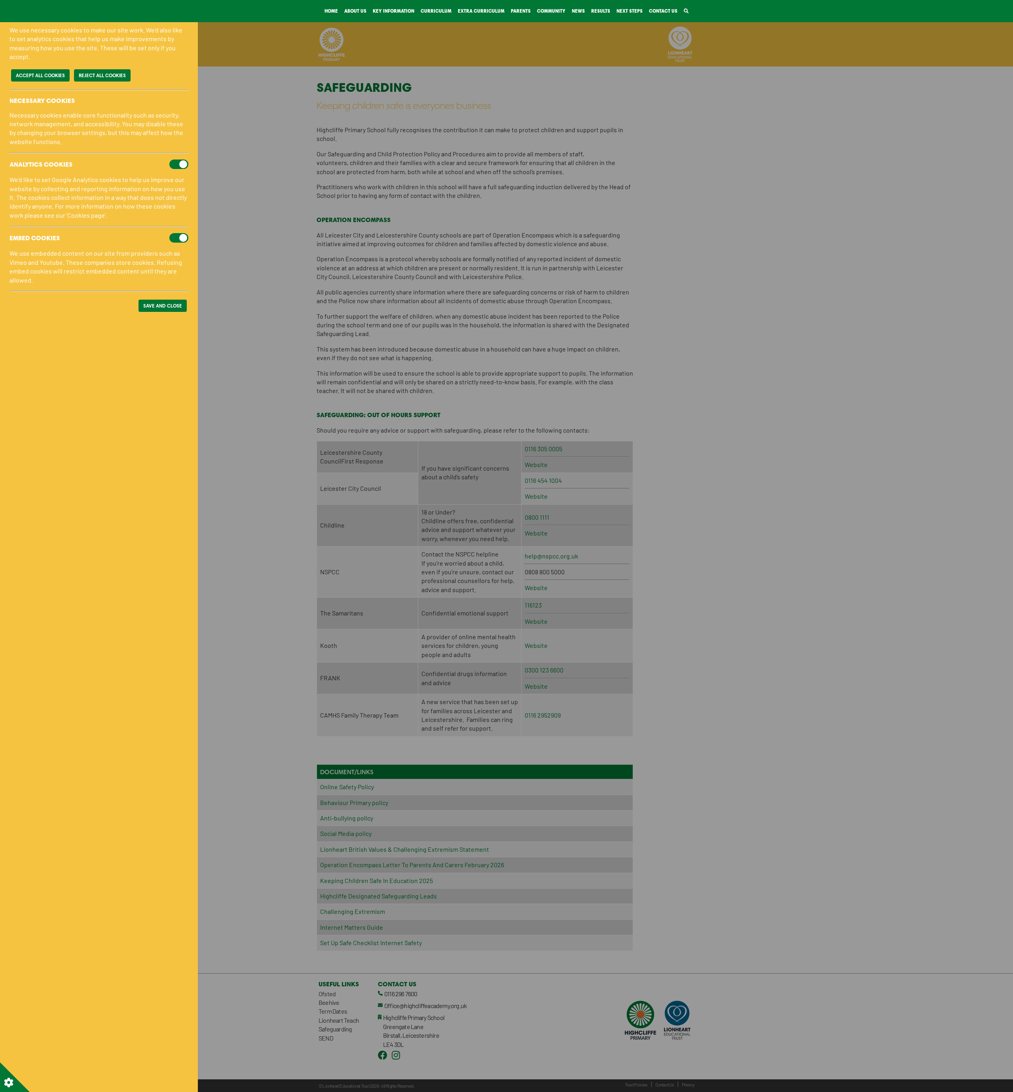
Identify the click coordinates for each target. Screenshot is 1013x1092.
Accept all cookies (40, 75)
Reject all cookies (102, 75)
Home (331, 11)
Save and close (162, 306)
